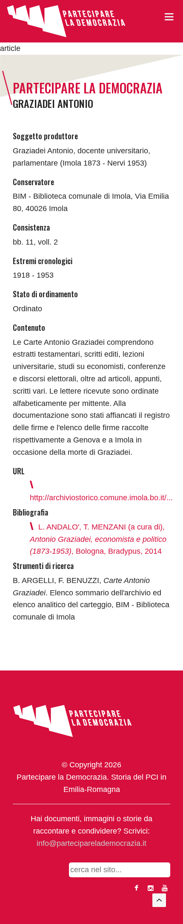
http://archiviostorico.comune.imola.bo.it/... (101, 497)
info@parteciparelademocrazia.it (91, 843)
